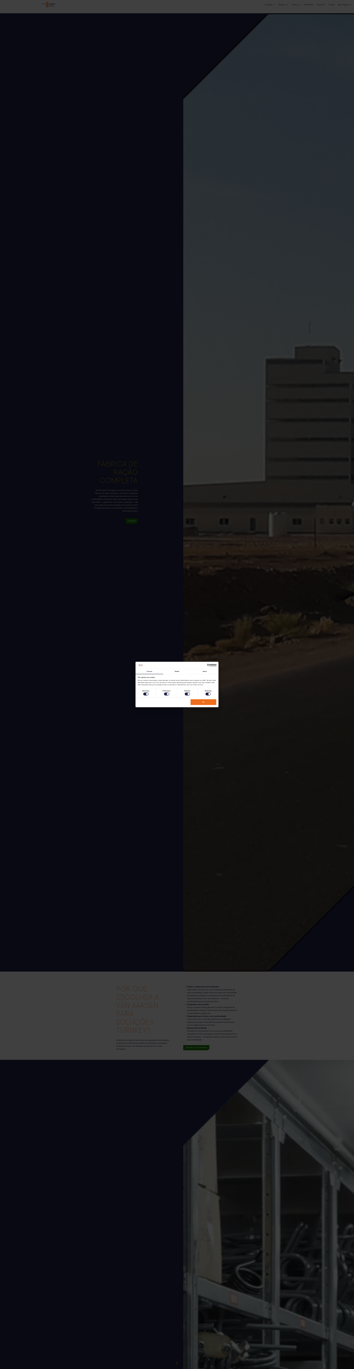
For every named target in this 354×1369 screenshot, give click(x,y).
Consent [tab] (149, 671)
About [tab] (205, 671)
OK (203, 702)
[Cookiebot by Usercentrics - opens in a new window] (208, 665)
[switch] (166, 694)
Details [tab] (177, 671)
